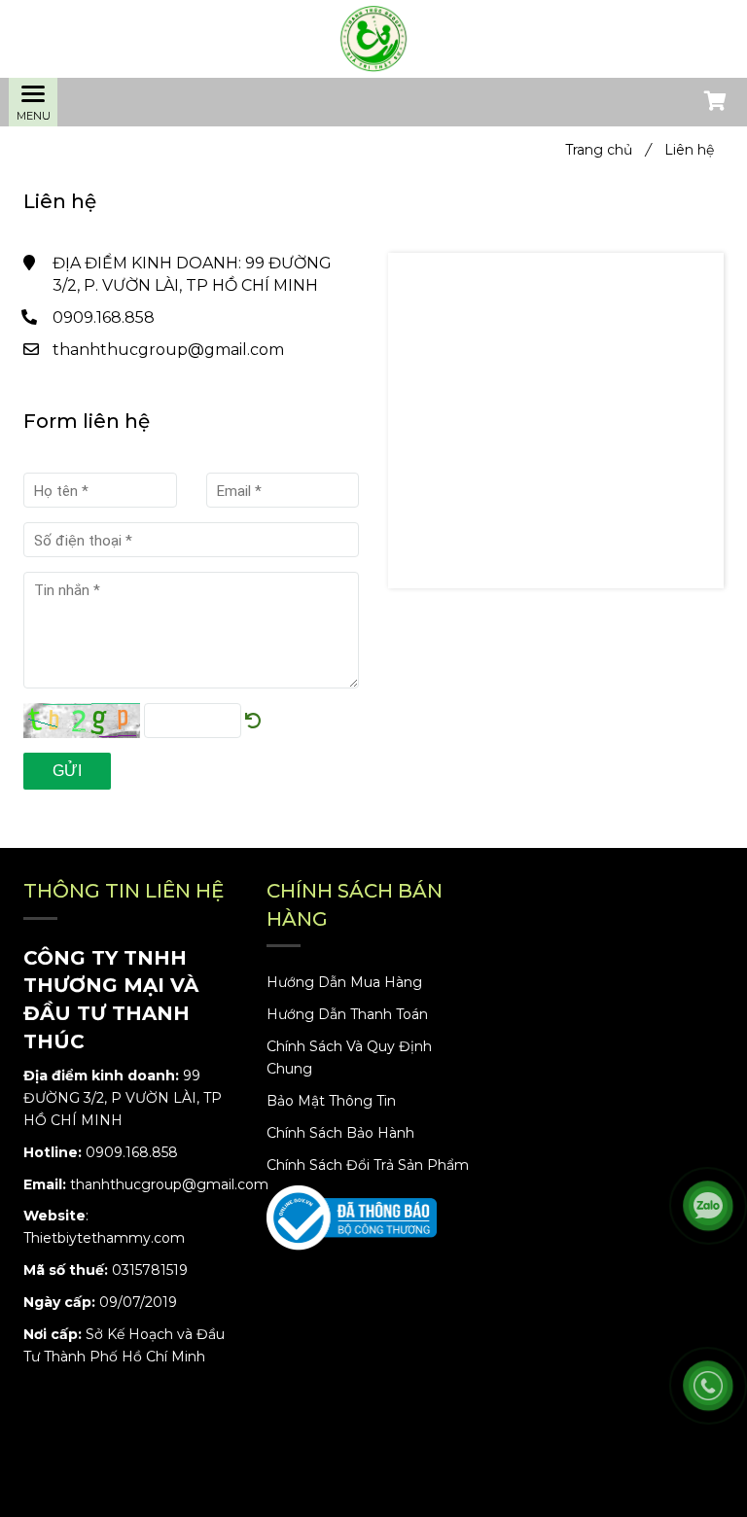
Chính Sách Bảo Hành (340, 1133)
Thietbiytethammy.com (104, 1238)
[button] (714, 103)
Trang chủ (608, 150)
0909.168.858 (104, 317)
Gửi (67, 770)
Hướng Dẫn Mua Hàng (344, 982)
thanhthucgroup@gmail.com (168, 349)
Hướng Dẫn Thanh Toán (347, 1014)
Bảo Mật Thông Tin (331, 1101)
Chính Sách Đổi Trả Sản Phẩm (368, 1165)
